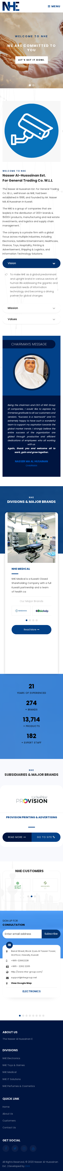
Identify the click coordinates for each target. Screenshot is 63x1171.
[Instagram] (24, 1148)
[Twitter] (15, 1148)
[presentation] (9, 591)
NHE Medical (9, 1072)
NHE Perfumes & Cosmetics (19, 1086)
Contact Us (9, 1127)
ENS (27, 1166)
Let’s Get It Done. (31, 59)
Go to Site (45, 837)
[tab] (31, 309)
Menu (55, 6)
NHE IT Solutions (12, 1079)
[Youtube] (33, 1148)
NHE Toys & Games (14, 1065)
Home (6, 1106)
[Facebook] (6, 1148)
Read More (30, 629)
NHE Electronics (11, 1058)
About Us (8, 1113)
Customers (9, 1120)
